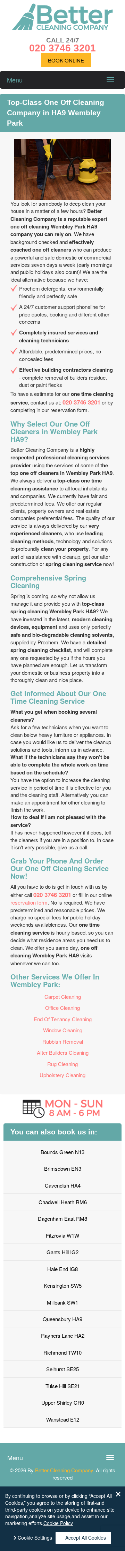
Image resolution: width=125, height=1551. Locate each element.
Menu (15, 79)
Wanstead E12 (62, 1419)
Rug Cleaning (62, 1063)
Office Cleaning (62, 1007)
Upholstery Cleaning (62, 1075)
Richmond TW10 (62, 1352)
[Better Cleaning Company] (62, 27)
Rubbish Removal (62, 1041)
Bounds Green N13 (62, 1151)
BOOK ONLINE (66, 60)
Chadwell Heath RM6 (63, 1202)
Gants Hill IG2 (62, 1252)
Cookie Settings (35, 1537)
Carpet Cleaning (62, 996)
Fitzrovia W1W (62, 1235)
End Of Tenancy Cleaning (63, 1019)
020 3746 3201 (81, 402)
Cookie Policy (58, 1523)
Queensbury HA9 (62, 1319)
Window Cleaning (62, 1030)
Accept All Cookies (85, 1537)
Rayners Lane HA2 (62, 1335)
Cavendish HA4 (63, 1185)
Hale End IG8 (62, 1268)
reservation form (29, 902)
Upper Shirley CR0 (62, 1402)
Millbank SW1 (62, 1302)
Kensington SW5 (63, 1285)
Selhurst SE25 (62, 1369)
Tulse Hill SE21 (62, 1385)
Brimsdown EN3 (62, 1168)
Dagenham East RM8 (62, 1218)
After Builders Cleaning (63, 1052)
